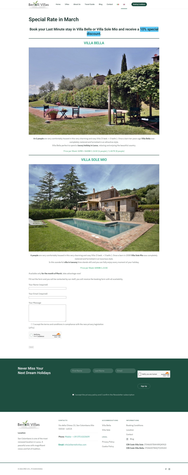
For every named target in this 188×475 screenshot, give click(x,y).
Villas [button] (67, 4)
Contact (110, 4)
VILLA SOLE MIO (94, 159)
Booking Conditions (139, 4)
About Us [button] (76, 4)
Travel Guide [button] (90, 4)
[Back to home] (39, 4)
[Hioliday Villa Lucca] (94, 207)
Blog (100, 4)
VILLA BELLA (94, 43)
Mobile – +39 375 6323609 (77, 436)
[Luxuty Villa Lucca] (94, 91)
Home (58, 4)
